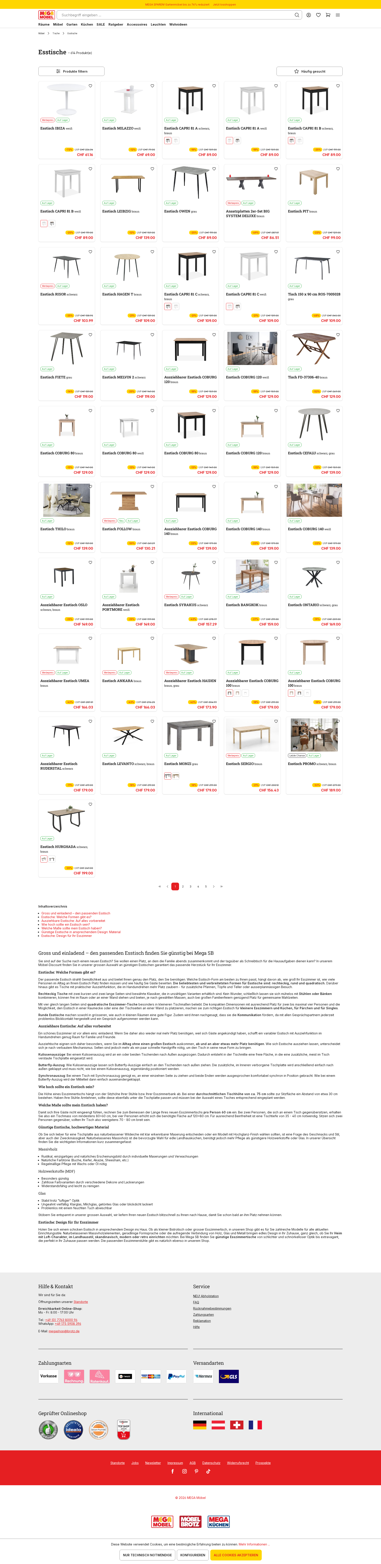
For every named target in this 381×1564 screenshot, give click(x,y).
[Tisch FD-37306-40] (314, 348)
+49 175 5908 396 (68, 1323)
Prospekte (263, 1463)
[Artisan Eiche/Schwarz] (167, 140)
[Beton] (167, 776)
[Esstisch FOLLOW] (129, 500)
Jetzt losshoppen (224, 4)
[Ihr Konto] (309, 14)
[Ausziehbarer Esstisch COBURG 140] (190, 500)
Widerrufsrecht (238, 1463)
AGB (193, 1463)
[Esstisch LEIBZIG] (129, 182)
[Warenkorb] (328, 14)
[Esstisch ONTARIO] (314, 576)
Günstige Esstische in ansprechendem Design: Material (81, 932)
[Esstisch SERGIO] (252, 735)
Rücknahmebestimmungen (212, 1308)
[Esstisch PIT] (314, 182)
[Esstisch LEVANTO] (129, 735)
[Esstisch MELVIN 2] (129, 348)
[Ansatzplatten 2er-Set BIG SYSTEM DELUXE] (252, 182)
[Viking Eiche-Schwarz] (43, 859)
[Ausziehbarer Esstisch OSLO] (67, 576)
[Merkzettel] (318, 14)
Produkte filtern (75, 71)
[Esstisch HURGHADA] (67, 818)
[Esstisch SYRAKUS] (190, 576)
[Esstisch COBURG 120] (252, 348)
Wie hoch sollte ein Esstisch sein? (65, 924)
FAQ (196, 1302)
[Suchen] (297, 15)
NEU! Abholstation (206, 1296)
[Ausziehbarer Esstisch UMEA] (67, 652)
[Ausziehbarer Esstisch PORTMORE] (129, 576)
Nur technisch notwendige (147, 1555)
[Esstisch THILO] (67, 500)
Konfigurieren (192, 1555)
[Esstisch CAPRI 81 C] (190, 265)
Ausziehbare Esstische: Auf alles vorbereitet (73, 921)
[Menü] (338, 14)
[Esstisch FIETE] (67, 348)
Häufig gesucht (313, 71)
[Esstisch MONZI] (190, 735)
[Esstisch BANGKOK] (252, 576)
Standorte (81, 1302)
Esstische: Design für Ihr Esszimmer (66, 936)
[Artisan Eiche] (229, 693)
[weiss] (175, 140)
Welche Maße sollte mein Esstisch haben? (71, 928)
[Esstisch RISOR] (67, 265)
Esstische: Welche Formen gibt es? (66, 917)
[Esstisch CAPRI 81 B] (314, 99)
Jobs (135, 1463)
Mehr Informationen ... (254, 1544)
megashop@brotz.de (64, 1331)
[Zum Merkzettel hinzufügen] (90, 85)
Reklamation (202, 1321)
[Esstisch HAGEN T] (129, 265)
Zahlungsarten (203, 1314)
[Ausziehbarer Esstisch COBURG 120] (190, 348)
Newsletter (153, 1463)
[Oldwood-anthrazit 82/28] (51, 859)
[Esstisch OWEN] (190, 182)
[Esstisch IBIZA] (67, 99)
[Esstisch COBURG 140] (252, 500)
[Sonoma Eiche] (237, 693)
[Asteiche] (175, 776)
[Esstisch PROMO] (314, 735)
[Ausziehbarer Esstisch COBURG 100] (252, 652)
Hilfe (196, 1327)
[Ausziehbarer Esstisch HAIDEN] (190, 652)
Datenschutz (211, 1463)
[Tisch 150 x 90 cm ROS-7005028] (314, 265)
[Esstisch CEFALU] (314, 424)
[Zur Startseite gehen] (46, 14)
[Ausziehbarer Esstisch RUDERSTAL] (67, 735)
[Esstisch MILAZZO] (129, 99)
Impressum (175, 1463)
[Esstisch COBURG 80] (67, 424)
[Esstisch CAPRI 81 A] (190, 99)
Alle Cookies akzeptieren (236, 1555)
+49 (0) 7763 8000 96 (61, 1320)
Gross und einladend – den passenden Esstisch (75, 913)
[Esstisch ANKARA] (129, 652)
